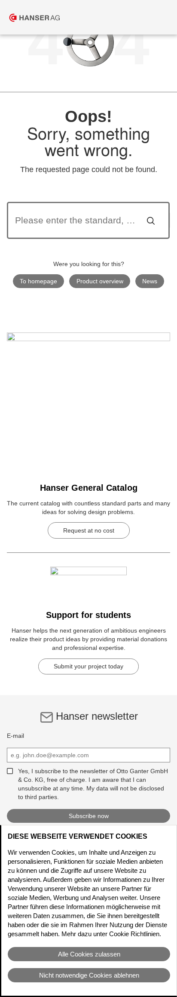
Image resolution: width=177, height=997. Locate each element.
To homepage (38, 281)
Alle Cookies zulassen (89, 954)
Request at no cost (88, 530)
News (149, 281)
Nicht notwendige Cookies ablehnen (89, 975)
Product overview (99, 281)
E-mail (15, 735)
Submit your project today (88, 666)
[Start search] (151, 220)
